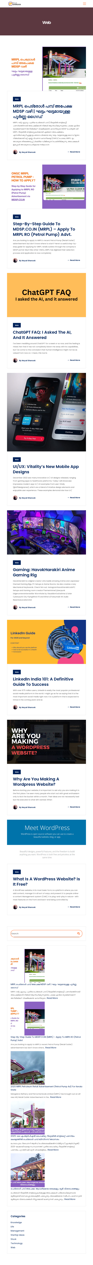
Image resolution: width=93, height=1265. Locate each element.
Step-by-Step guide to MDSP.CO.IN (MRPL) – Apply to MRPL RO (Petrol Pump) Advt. (44, 229)
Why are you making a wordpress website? (36, 781)
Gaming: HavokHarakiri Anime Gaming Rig (44, 572)
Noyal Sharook (28, 152)
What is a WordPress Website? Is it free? (46, 881)
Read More (75, 152)
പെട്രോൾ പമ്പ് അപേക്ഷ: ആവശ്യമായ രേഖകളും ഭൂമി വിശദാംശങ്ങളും (45, 1188)
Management (17, 1230)
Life (12, 1226)
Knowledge (16, 1222)
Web (17, 99)
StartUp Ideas (17, 1235)
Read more (52, 998)
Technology (17, 1243)
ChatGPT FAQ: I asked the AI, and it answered (42, 334)
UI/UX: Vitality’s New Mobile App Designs (46, 469)
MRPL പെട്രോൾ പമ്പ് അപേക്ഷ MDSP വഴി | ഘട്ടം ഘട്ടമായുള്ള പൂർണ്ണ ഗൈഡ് (42, 111)
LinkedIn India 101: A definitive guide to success (43, 681)
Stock (13, 1239)
